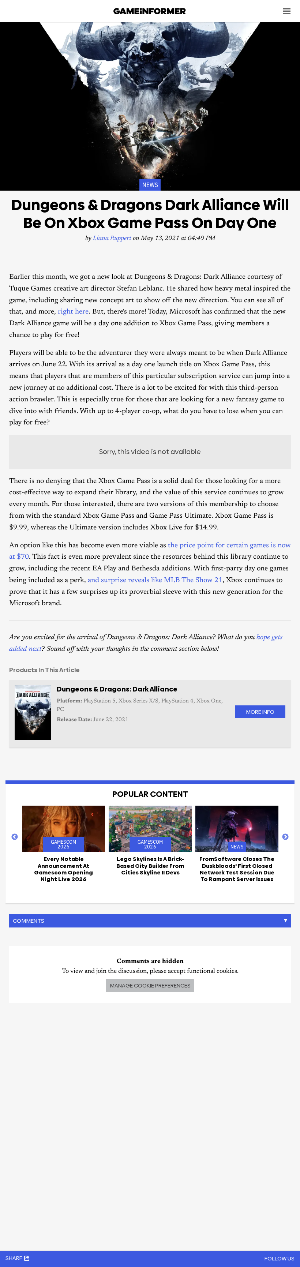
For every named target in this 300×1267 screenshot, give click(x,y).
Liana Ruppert (112, 239)
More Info (260, 712)
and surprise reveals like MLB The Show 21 (155, 580)
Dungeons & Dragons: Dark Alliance (117, 689)
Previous (14, 837)
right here (73, 311)
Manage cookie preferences (150, 985)
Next (285, 837)
